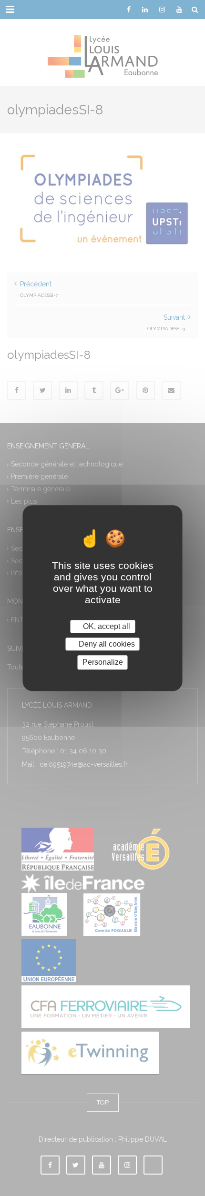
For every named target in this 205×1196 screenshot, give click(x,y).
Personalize (102, 663)
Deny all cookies (106, 644)
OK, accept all (105, 626)
